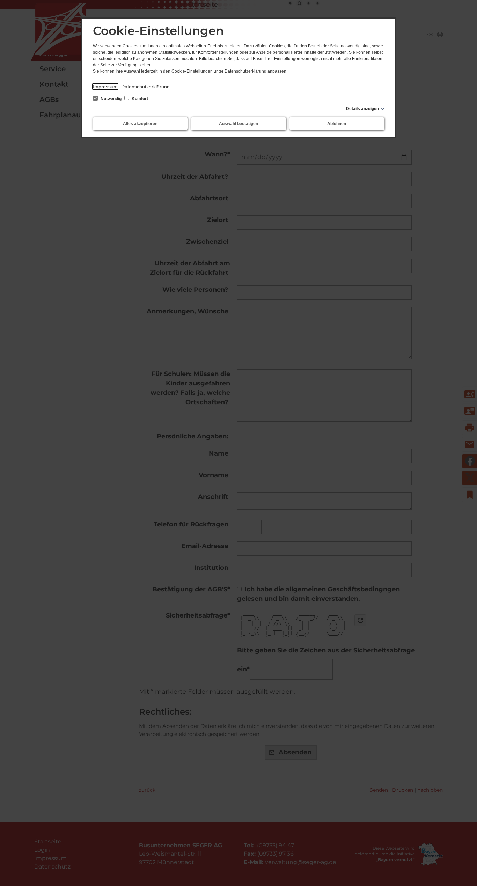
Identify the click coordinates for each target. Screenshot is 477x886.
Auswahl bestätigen (238, 123)
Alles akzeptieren (140, 123)
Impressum (105, 86)
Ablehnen (336, 123)
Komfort (139, 98)
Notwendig (111, 98)
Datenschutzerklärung (145, 86)
